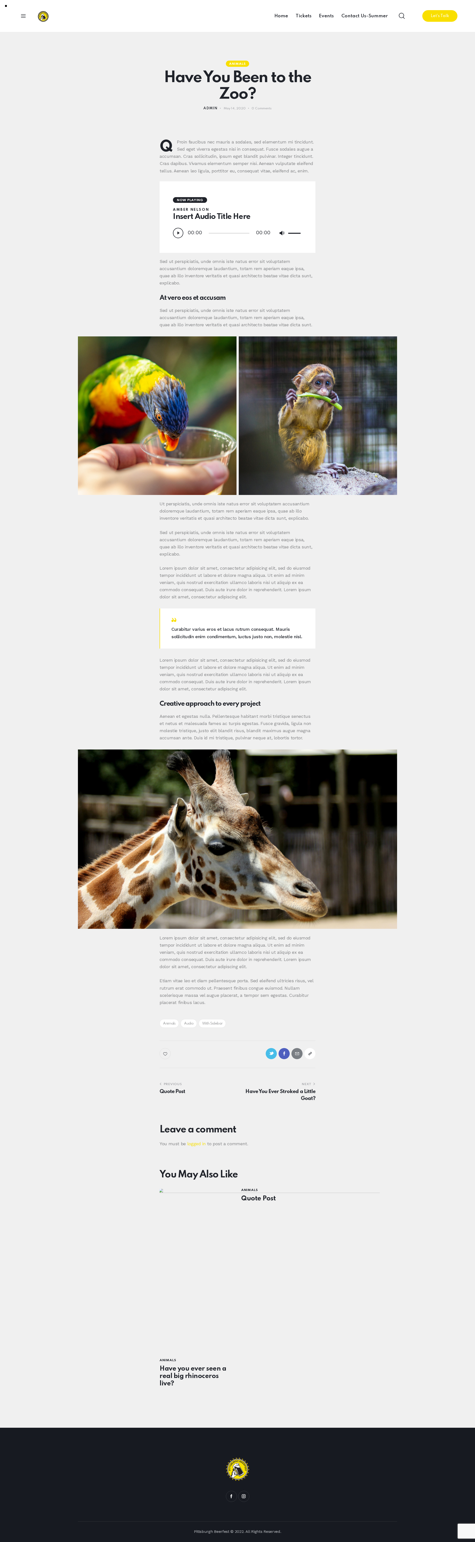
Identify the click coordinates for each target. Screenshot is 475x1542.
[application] (237, 233)
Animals (237, 64)
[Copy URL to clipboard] (309, 1053)
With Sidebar (212, 1023)
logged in (196, 1143)
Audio (188, 1023)
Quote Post (258, 1198)
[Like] (166, 1053)
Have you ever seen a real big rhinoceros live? (193, 1376)
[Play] (178, 233)
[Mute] (282, 233)
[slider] (295, 232)
